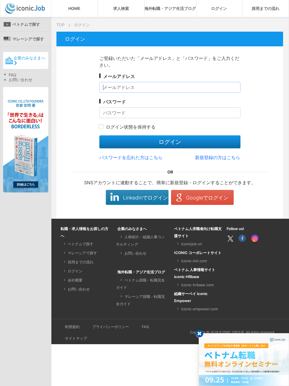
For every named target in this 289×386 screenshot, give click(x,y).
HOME (74, 8)
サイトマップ (76, 338)
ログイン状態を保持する (131, 127)
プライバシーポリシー (110, 326)
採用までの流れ (265, 8)
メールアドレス (119, 76)
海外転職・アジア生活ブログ (170, 8)
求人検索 (121, 8)
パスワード (114, 102)
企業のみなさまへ (29, 57)
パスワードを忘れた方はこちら (131, 157)
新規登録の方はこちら (217, 157)
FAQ (12, 74)
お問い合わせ (20, 79)
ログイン (219, 8)
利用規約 (72, 326)
